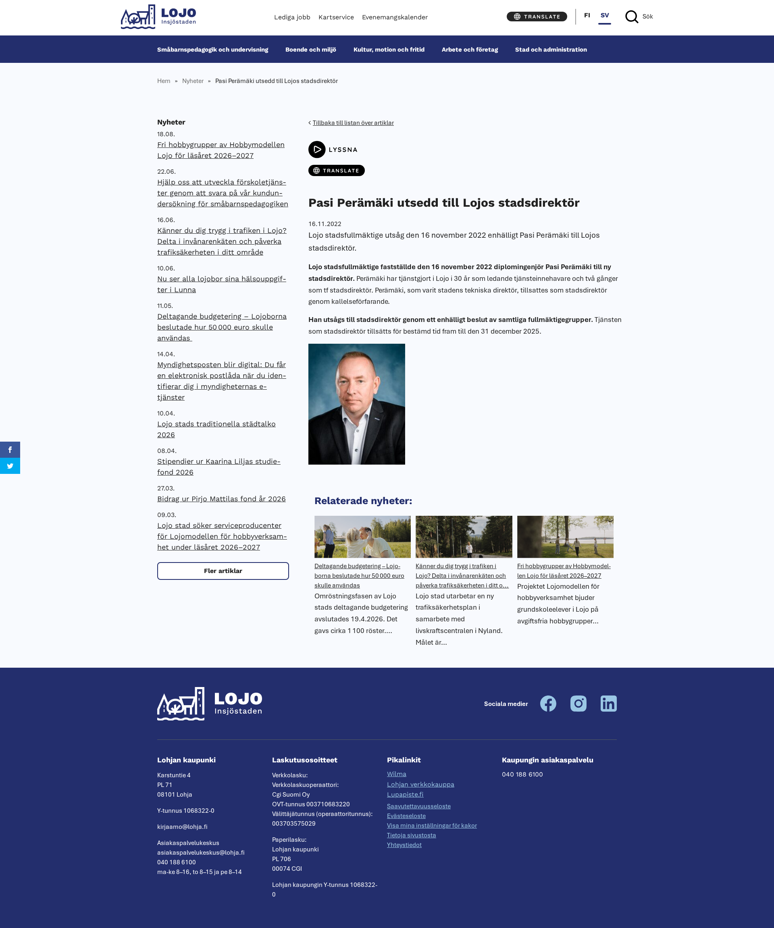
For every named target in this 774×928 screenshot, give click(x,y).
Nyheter (193, 81)
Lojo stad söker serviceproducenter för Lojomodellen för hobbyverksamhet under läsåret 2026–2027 (222, 536)
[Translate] (537, 16)
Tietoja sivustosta (411, 835)
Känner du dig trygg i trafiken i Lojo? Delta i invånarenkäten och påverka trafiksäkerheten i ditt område (222, 241)
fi (587, 15)
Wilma (396, 774)
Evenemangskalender (395, 17)
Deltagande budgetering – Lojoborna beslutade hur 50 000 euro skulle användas (222, 327)
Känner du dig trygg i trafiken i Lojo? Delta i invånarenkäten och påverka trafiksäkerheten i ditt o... (462, 576)
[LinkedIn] (609, 710)
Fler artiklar (223, 571)
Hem (164, 81)
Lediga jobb (292, 17)
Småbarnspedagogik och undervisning (212, 49)
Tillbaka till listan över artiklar (353, 123)
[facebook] (548, 710)
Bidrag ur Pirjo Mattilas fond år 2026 (221, 498)
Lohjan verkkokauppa (420, 784)
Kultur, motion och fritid (389, 49)
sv (605, 15)
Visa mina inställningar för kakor (432, 826)
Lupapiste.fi (405, 794)
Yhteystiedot (404, 845)
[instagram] (578, 710)
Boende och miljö (310, 49)
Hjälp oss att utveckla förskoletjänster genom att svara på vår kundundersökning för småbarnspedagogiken (222, 193)
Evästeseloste (406, 816)
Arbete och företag (470, 49)
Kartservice (336, 17)
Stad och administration (551, 49)
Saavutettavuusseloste (419, 806)
